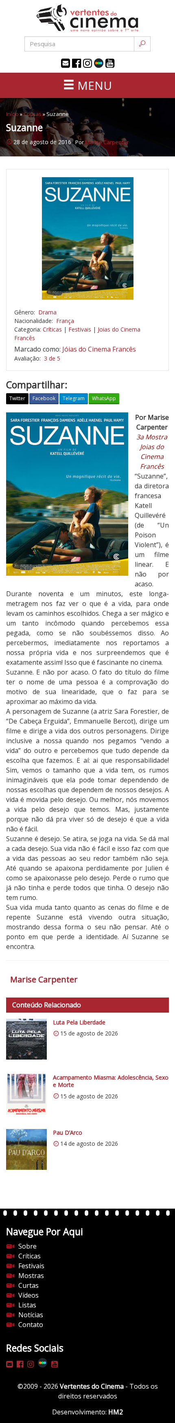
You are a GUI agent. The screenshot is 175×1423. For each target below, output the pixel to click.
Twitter (17, 398)
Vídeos (28, 1295)
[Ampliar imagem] (87, 238)
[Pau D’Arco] (26, 1149)
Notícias (30, 1314)
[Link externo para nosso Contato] (65, 63)
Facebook (44, 398)
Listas (27, 1305)
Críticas (33, 114)
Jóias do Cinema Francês (99, 349)
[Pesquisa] (142, 43)
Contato (30, 1324)
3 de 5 (52, 358)
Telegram (74, 398)
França (65, 321)
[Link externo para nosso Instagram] (87, 63)
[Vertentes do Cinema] (87, 18)
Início (12, 114)
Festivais (79, 329)
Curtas (28, 1285)
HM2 (115, 1411)
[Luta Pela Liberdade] (26, 1039)
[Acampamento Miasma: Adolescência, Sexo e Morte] (26, 1094)
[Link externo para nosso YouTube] (109, 63)
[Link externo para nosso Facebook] (76, 63)
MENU (93, 85)
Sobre (27, 1246)
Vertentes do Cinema (92, 1386)
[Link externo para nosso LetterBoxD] (98, 63)
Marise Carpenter (107, 142)
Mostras (31, 1275)
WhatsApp (104, 398)
